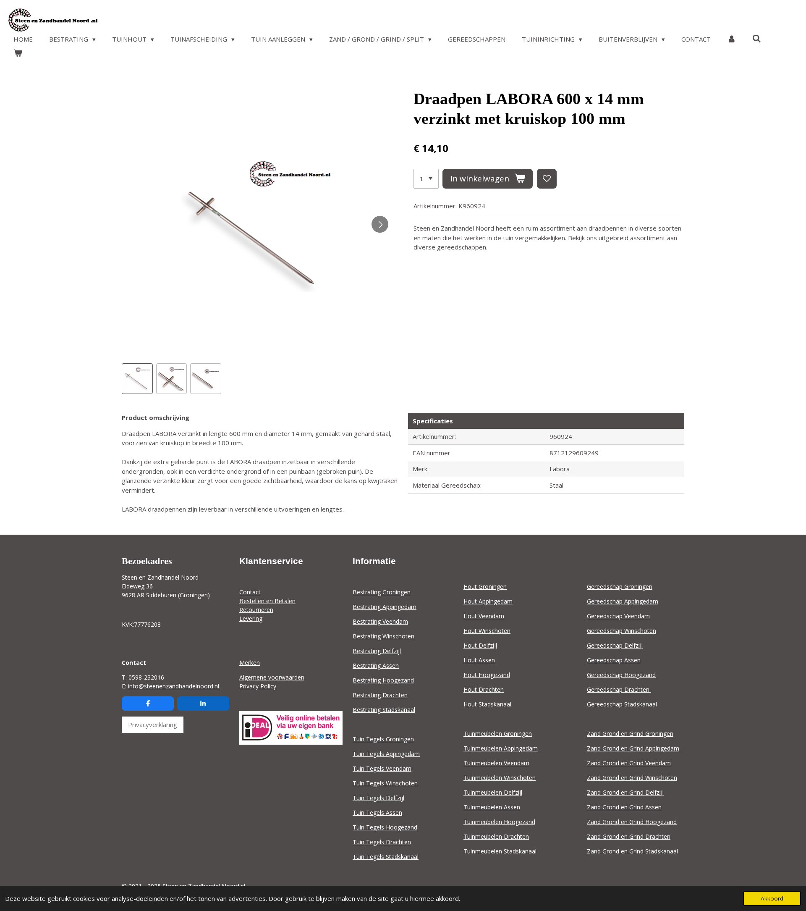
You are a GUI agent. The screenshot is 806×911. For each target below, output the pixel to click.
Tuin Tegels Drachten (382, 842)
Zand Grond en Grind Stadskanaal (632, 851)
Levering (250, 618)
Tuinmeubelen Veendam (496, 763)
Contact (250, 592)
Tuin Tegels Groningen (383, 739)
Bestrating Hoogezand (383, 680)
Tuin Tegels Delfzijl (378, 798)
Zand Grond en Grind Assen (624, 807)
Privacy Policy (257, 686)
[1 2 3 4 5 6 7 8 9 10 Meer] (426, 179)
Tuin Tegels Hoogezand (385, 827)
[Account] (731, 39)
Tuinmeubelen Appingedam (500, 748)
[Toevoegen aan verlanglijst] (547, 179)
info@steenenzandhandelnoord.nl (173, 686)
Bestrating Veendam (380, 621)
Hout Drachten (483, 689)
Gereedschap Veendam (618, 616)
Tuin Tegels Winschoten (385, 783)
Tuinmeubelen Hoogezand (499, 822)
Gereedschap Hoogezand (621, 675)
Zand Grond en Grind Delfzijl (625, 792)
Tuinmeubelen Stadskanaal (499, 851)
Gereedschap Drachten (619, 689)
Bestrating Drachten (380, 695)
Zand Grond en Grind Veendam (629, 763)
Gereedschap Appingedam (622, 601)
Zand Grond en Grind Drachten (628, 836)
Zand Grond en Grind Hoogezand (632, 822)
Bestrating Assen (376, 665)
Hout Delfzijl (480, 645)
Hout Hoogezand (486, 675)
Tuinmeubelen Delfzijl (492, 792)
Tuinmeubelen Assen (491, 807)
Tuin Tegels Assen (377, 812)
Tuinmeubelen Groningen (497, 734)
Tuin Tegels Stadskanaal (386, 857)
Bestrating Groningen (382, 592)
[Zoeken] (756, 38)
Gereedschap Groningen (619, 587)
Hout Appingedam (488, 601)
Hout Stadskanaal (487, 704)
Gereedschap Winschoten (621, 631)
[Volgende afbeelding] (380, 224)
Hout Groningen (485, 587)
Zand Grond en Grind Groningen (630, 734)
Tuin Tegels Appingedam (386, 754)
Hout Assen (479, 660)
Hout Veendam (483, 616)
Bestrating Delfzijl (377, 651)
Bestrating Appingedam (384, 607)
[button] (137, 378)
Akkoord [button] (772, 898)
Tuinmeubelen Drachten (496, 836)
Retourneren (256, 610)
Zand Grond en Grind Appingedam (633, 748)
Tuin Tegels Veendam (382, 768)
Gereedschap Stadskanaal (622, 704)
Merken (249, 663)
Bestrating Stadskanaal (384, 710)
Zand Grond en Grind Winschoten (632, 778)
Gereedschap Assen (614, 660)
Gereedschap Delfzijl (615, 645)
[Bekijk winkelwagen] (17, 53)
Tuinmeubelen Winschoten (499, 778)
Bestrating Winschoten (383, 636)
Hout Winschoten (486, 631)
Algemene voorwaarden (271, 677)
